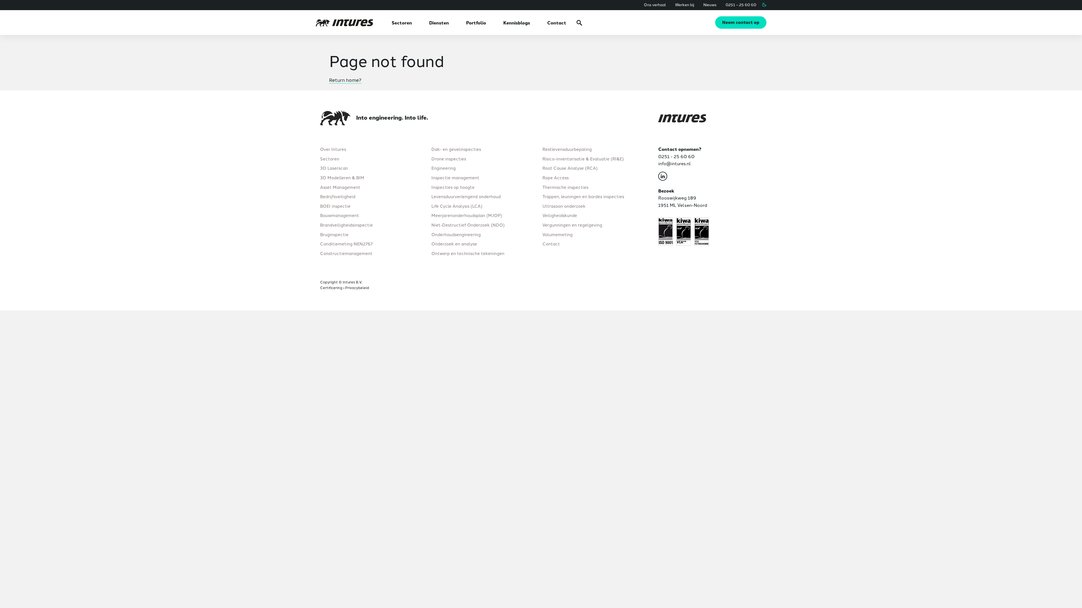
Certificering (331, 287)
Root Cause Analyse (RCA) (570, 168)
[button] (764, 5)
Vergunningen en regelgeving (572, 225)
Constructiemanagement (346, 253)
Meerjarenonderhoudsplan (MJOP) (466, 215)
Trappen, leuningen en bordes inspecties (583, 196)
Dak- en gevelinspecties (456, 149)
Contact (556, 22)
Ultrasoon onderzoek (564, 206)
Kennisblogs (516, 22)
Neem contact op (740, 22)
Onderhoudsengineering (456, 234)
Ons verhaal (655, 4)
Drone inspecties (448, 158)
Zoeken (579, 23)
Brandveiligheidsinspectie (346, 225)
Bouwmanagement (339, 215)
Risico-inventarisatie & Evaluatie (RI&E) (583, 158)
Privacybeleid (357, 287)
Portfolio (476, 22)
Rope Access (555, 177)
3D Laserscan (334, 168)
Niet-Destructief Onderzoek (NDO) (468, 225)
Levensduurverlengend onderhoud (466, 196)
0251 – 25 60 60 (741, 4)
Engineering (443, 168)
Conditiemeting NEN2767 (346, 244)
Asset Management (340, 187)
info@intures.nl (674, 163)
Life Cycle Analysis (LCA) (456, 206)
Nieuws (710, 4)
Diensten (439, 22)
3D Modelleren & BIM (342, 177)
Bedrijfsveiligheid (337, 196)
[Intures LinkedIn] (662, 177)
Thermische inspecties (565, 187)
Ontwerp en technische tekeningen (467, 253)
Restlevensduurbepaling (567, 149)
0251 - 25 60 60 (676, 156)
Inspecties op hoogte (453, 187)
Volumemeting (557, 234)
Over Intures (333, 149)
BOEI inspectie (335, 206)
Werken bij (684, 4)
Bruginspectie (334, 234)
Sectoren (402, 22)
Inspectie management (455, 177)
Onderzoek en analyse (454, 244)
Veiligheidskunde (559, 215)
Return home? (345, 79)
